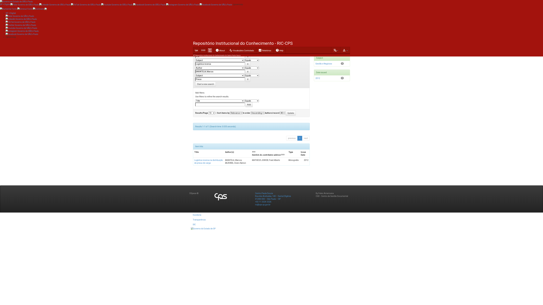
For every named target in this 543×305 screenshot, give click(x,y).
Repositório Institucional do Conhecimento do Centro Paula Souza (218, 55)
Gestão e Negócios (323, 64)
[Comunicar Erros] (46, 8)
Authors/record (272, 113)
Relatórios (264, 50)
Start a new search (205, 84)
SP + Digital (5, 4)
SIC (194, 224)
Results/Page (201, 113)
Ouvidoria (197, 215)
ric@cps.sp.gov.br (263, 204)
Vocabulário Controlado (241, 50)
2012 (317, 78)
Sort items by (223, 113)
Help (279, 50)
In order (246, 113)
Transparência (199, 220)
